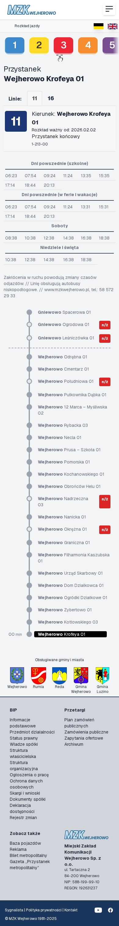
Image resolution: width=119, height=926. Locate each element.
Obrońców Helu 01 (69, 486)
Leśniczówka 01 (66, 338)
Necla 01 (59, 437)
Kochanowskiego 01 (71, 474)
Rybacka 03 (63, 425)
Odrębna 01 (62, 357)
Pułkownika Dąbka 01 (72, 394)
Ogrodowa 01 (63, 324)
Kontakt (71, 910)
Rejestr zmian (23, 817)
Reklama (18, 849)
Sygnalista (14, 910)
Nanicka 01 (62, 517)
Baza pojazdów (25, 843)
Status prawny (24, 738)
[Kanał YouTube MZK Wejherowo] (98, 910)
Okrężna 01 (62, 529)
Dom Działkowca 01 (71, 585)
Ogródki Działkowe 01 (72, 597)
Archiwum (73, 744)
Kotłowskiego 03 (68, 622)
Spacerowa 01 (64, 312)
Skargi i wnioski (25, 793)
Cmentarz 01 (63, 369)
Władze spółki (24, 744)
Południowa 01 (66, 381)
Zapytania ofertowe (83, 738)
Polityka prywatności (44, 910)
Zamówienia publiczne (86, 732)
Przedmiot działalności (32, 732)
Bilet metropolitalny (28, 855)
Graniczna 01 (64, 542)
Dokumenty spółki (27, 799)
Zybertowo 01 (65, 610)
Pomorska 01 (64, 462)
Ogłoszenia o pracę (29, 775)
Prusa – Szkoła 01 (69, 449)
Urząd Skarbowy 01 (70, 573)
